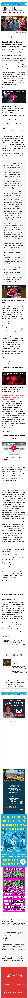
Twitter (12, 686)
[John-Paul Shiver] (7, 666)
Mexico (9, 644)
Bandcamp (10, 640)
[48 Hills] (14, 8)
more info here (9, 158)
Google (18, 642)
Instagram (20, 686)
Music (19, 37)
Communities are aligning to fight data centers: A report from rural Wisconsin (12, 933)
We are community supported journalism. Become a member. (13, 992)
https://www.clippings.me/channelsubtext (20, 661)
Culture (14, 37)
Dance (22, 640)
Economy (6, 642)
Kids (5, 644)
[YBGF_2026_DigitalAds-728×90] (14, 3)
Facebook (6, 686)
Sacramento (11, 646)
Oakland (24, 644)
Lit (2, 952)
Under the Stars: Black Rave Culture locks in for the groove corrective (14, 920)
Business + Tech (5, 940)
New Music (18, 644)
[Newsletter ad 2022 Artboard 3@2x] (14, 717)
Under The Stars (8, 648)
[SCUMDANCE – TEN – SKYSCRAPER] (14, 911)
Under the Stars (7, 39)
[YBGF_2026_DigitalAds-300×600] (14, 866)
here (7, 369)
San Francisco (19, 646)
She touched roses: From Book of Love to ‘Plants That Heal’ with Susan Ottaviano (13, 945)
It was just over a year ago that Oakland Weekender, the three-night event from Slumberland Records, (13, 397)
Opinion (3, 963)
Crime (18, 640)
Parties (6, 646)
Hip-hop (23, 642)
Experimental (13, 642)
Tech (24, 646)
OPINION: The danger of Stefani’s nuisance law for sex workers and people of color (13, 957)
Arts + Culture (7, 37)
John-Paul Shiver (8, 55)
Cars (15, 640)
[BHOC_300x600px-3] (14, 813)
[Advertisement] (14, 745)
